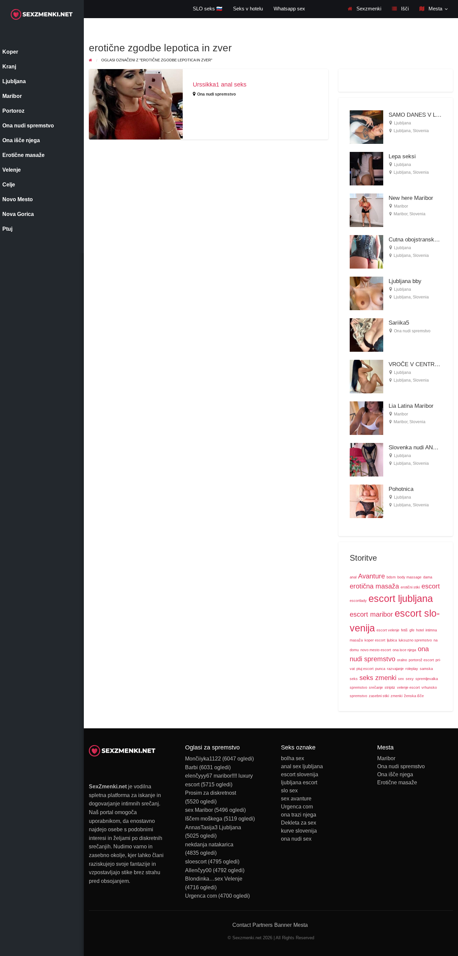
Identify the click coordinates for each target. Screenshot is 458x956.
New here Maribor (411, 198)
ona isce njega (404, 650)
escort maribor (371, 614)
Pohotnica (401, 489)
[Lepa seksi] (366, 168)
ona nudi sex (296, 839)
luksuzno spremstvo (415, 640)
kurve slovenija (299, 831)
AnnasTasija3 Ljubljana (213, 827)
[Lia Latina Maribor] (366, 417)
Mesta (434, 8)
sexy (410, 679)
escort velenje (388, 630)
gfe (411, 630)
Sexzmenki (368, 8)
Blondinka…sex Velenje (213, 879)
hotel (420, 630)
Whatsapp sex (289, 8)
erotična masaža (374, 586)
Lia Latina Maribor (411, 406)
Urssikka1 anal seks (219, 84)
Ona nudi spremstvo (216, 94)
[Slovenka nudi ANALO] (366, 459)
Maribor (401, 206)
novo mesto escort (375, 650)
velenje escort (408, 687)
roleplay (411, 669)
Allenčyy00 (198, 870)
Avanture (371, 576)
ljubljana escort (299, 782)
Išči (404, 8)
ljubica (392, 640)
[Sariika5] (366, 334)
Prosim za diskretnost (210, 793)
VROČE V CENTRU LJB (419, 364)
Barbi (191, 767)
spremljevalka (426, 679)
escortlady (358, 601)
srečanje (376, 687)
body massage (409, 577)
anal (353, 577)
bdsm (391, 577)
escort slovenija (299, 774)
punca (380, 669)
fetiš (404, 630)
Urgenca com (201, 896)
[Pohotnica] (366, 501)
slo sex (289, 790)
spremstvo (358, 687)
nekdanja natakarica (209, 844)
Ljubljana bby (405, 281)
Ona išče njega (395, 774)
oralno (402, 660)
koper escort (374, 640)
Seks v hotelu (248, 8)
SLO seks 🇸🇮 (207, 8)
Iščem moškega (203, 819)
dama (427, 577)
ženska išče (414, 696)
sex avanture (296, 798)
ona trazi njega (298, 815)
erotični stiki (410, 587)
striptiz (390, 687)
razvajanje (395, 669)
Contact (241, 925)
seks (354, 679)
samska (426, 669)
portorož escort (421, 660)
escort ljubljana (400, 598)
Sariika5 (399, 323)
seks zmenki (377, 677)
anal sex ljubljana (302, 766)
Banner (283, 925)
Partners (262, 925)
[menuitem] (364, 9)
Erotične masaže (397, 782)
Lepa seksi (402, 156)
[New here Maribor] (366, 210)
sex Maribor (199, 810)
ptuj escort (365, 669)
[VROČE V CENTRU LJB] (366, 376)
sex (401, 679)
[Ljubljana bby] (366, 293)
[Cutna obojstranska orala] (366, 251)
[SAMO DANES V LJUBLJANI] (366, 126)
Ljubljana (402, 123)
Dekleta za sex (298, 823)
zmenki (396, 696)
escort (430, 586)
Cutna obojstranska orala (420, 239)
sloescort (196, 861)
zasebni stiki (379, 696)
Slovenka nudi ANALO (416, 447)
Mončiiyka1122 (203, 759)
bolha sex (292, 758)
